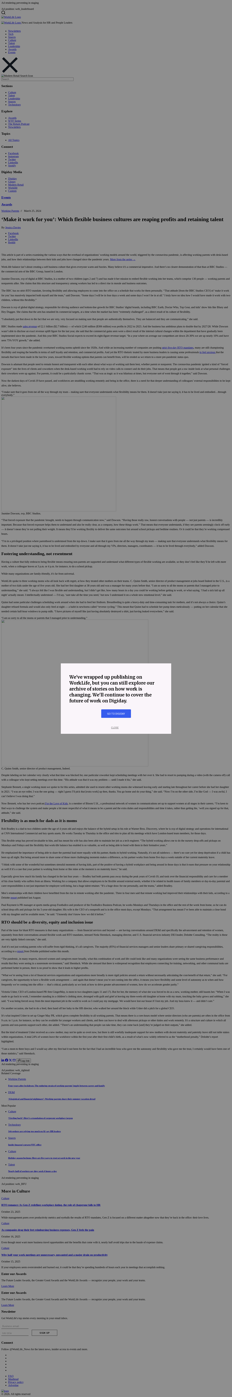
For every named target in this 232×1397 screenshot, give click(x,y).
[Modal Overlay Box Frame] (116, 698)
